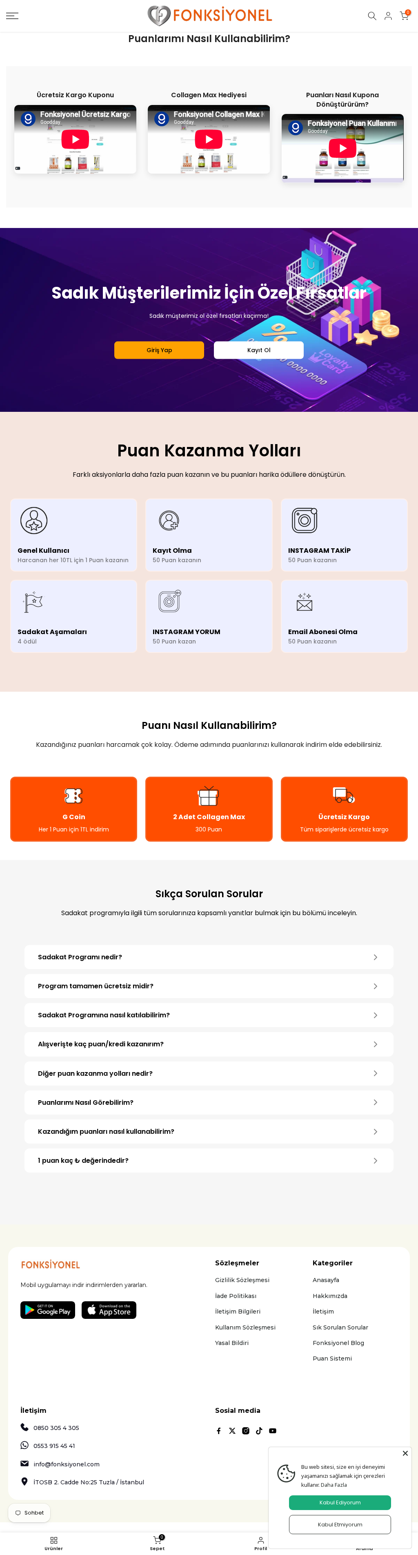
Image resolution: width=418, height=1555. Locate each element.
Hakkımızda (330, 1296)
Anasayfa (326, 1280)
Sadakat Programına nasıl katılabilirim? (104, 1015)
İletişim (323, 1311)
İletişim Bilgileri (237, 1311)
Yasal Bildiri (232, 1343)
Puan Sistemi (332, 1358)
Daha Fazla (334, 1484)
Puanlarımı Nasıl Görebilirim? (85, 1102)
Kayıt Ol (259, 350)
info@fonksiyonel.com (66, 1464)
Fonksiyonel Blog (338, 1343)
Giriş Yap (159, 350)
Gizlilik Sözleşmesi (242, 1280)
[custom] (219, 1431)
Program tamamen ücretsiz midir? (95, 986)
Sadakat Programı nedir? (80, 957)
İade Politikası (235, 1296)
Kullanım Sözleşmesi (245, 1327)
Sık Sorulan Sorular (340, 1327)
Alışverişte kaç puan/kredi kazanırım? (101, 1044)
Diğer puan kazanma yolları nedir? (95, 1073)
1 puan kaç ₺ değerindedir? (83, 1160)
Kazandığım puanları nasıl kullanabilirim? (106, 1131)
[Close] (405, 1453)
